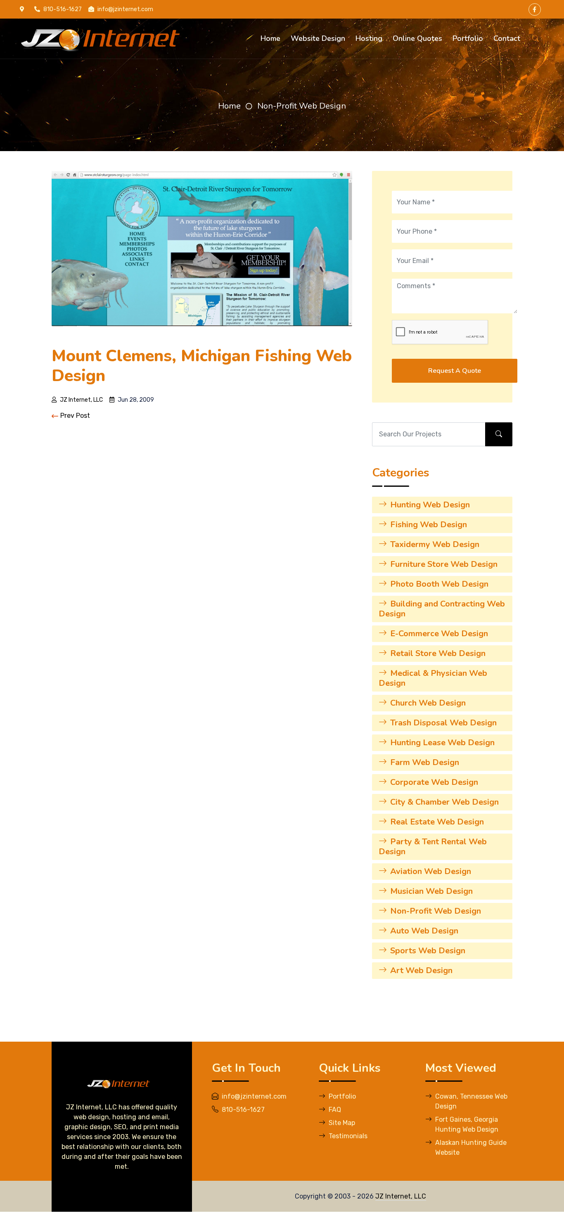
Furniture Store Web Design (444, 564)
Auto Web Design (424, 930)
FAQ (335, 1109)
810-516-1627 (62, 9)
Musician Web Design (431, 891)
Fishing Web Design (428, 524)
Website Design (318, 38)
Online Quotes (417, 38)
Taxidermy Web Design (434, 544)
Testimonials (348, 1136)
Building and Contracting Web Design (442, 608)
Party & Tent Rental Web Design (433, 846)
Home (270, 38)
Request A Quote (454, 370)
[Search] (535, 39)
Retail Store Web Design (438, 653)
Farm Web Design (424, 762)
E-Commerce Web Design (439, 633)
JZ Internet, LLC (81, 399)
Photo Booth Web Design (439, 584)
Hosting (368, 38)
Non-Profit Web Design (301, 105)
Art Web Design (421, 970)
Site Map (342, 1123)
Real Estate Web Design (437, 821)
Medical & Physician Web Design (433, 678)
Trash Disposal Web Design (443, 722)
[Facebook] (534, 9)
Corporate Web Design (434, 782)
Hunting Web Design (430, 504)
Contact (506, 38)
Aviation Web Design (430, 871)
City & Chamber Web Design (444, 802)
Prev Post (75, 415)
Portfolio (468, 38)
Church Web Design (428, 702)
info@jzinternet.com (125, 9)
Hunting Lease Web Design (442, 742)
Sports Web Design (427, 950)
